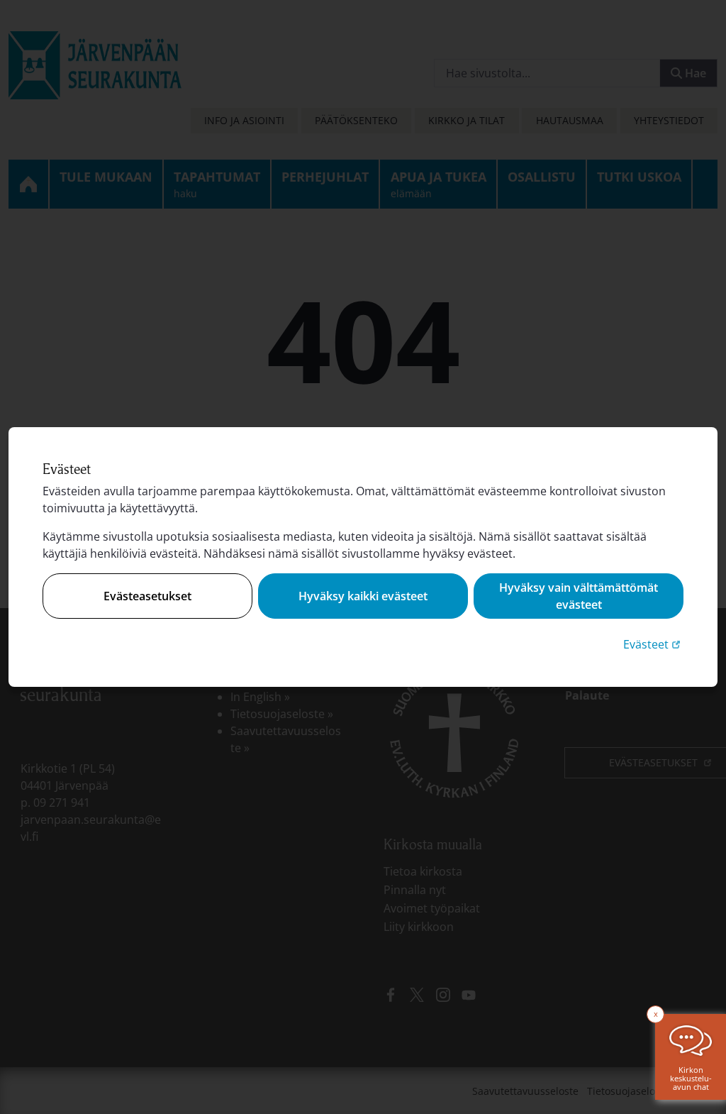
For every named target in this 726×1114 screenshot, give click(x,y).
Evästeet (653, 644)
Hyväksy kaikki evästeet (363, 596)
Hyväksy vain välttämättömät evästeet (578, 596)
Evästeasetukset (147, 596)
